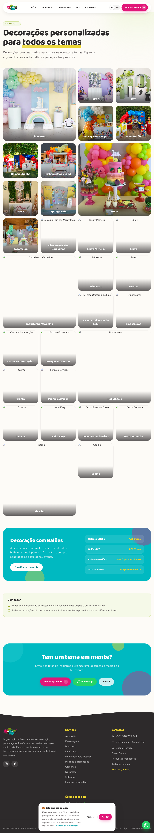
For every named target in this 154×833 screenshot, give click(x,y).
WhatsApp (86, 681)
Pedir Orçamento (133, 7)
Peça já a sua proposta (26, 567)
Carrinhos (70, 767)
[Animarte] (12, 7)
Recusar (90, 817)
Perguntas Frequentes (124, 758)
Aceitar (105, 817)
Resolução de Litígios (119, 828)
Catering (70, 777)
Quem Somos (64, 7)
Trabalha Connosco (122, 764)
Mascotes (70, 746)
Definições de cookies (141, 828)
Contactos (90, 7)
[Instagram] (6, 764)
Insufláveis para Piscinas (78, 756)
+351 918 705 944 (126, 736)
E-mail (106, 681)
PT (112, 7)
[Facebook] (14, 764)
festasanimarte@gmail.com (130, 742)
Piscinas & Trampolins (77, 761)
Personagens (72, 741)
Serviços (45, 7)
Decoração (71, 772)
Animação (70, 736)
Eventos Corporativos (76, 782)
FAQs (77, 7)
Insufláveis (71, 751)
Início (34, 7)
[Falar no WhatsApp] (146, 825)
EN (117, 7)
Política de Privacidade (67, 825)
